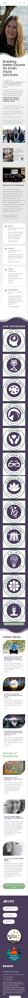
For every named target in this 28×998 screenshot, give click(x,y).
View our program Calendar (14, 624)
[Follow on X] (6, 966)
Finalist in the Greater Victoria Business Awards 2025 (13, 695)
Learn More (10, 282)
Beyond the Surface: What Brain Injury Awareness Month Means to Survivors (13, 658)
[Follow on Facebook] (3, 966)
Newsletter (10, 908)
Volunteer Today (9, 216)
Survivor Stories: (13, 817)
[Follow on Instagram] (8, 966)
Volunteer (9, 915)
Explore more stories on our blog (14, 886)
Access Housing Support (13, 306)
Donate (8, 921)
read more (6, 671)
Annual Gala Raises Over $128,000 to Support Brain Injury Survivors (13, 732)
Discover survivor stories (12, 122)
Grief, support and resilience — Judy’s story (13, 778)
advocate (19, 82)
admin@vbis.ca (9, 979)
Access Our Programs (13, 241)
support (6, 82)
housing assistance (14, 84)
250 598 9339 (9, 977)
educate (12, 82)
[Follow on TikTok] (10, 966)
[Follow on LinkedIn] (12, 966)
